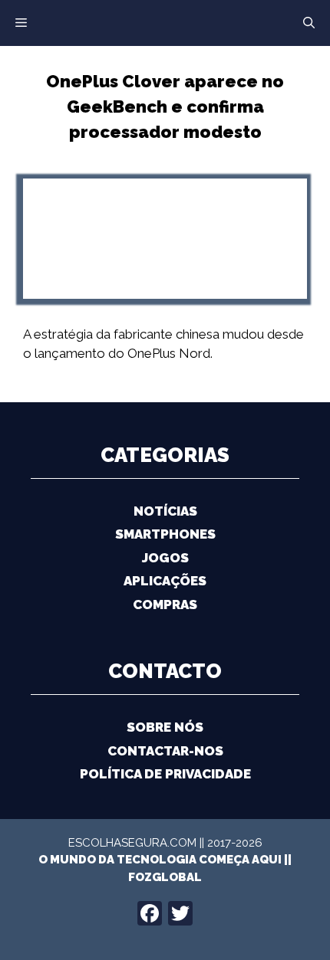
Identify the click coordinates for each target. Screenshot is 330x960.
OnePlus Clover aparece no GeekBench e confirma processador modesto (165, 106)
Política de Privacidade (165, 773)
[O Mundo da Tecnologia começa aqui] (165, 21)
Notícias (165, 511)
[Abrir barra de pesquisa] (309, 23)
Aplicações (165, 580)
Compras (165, 604)
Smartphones (165, 534)
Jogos (165, 557)
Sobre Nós (165, 727)
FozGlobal (165, 877)
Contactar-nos (165, 750)
